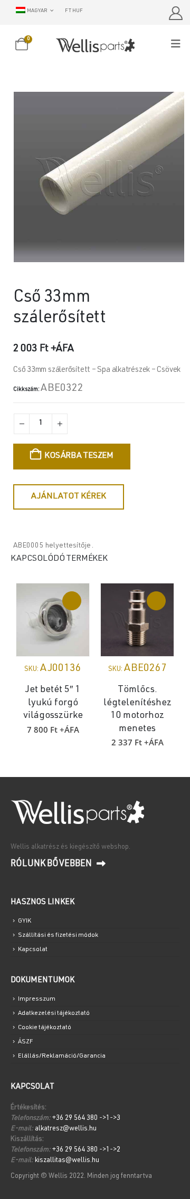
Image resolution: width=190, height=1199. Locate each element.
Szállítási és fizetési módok (58, 935)
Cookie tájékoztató (44, 1027)
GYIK (24, 921)
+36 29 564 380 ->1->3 (86, 1118)
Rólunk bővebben (52, 864)
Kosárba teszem (78, 456)
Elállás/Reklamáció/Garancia (62, 1056)
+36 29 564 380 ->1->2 (86, 1150)
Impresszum (36, 999)
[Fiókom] (175, 13)
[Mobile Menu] (179, 44)
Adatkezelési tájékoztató (54, 1013)
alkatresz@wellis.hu (66, 1129)
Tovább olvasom (156, 600)
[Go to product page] (52, 619)
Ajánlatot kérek (68, 497)
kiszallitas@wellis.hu (67, 1160)
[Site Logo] (95, 45)
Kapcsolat (33, 949)
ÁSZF (25, 1042)
